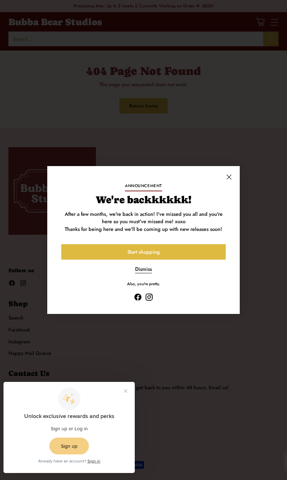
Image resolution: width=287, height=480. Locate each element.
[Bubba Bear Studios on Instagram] (149, 298)
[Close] (229, 177)
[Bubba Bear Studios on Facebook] (138, 298)
